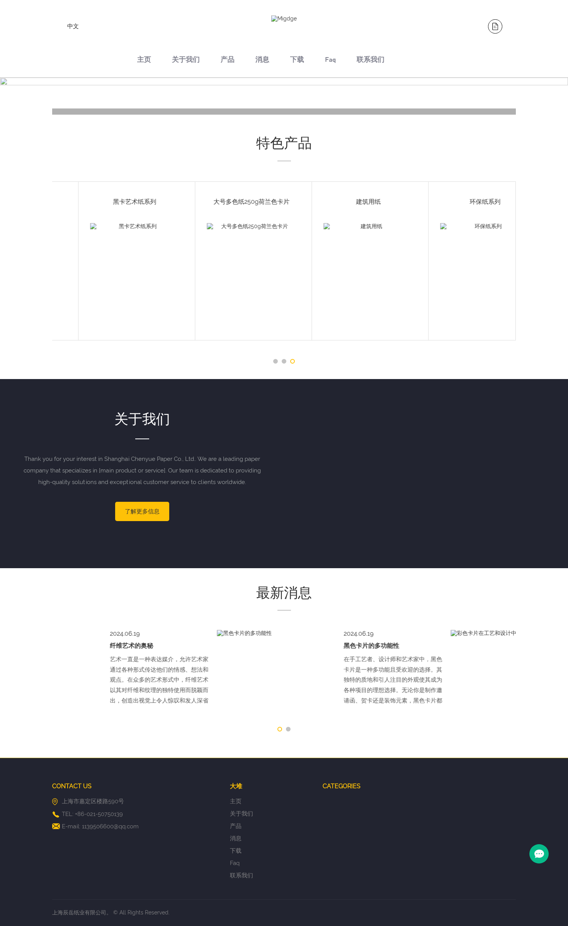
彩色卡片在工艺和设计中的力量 (456, 645)
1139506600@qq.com (110, 826)
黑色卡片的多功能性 (207, 645)
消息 (262, 60)
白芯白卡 (459, 201)
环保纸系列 (225, 201)
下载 (297, 60)
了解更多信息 (142, 511)
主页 (144, 60)
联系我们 (370, 60)
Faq (330, 60)
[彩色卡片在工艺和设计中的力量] (343, 633)
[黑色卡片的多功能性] (109, 633)
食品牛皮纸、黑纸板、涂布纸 (342, 201)
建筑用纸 (109, 201)
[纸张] (110, 111)
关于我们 (186, 60)
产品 (228, 60)
